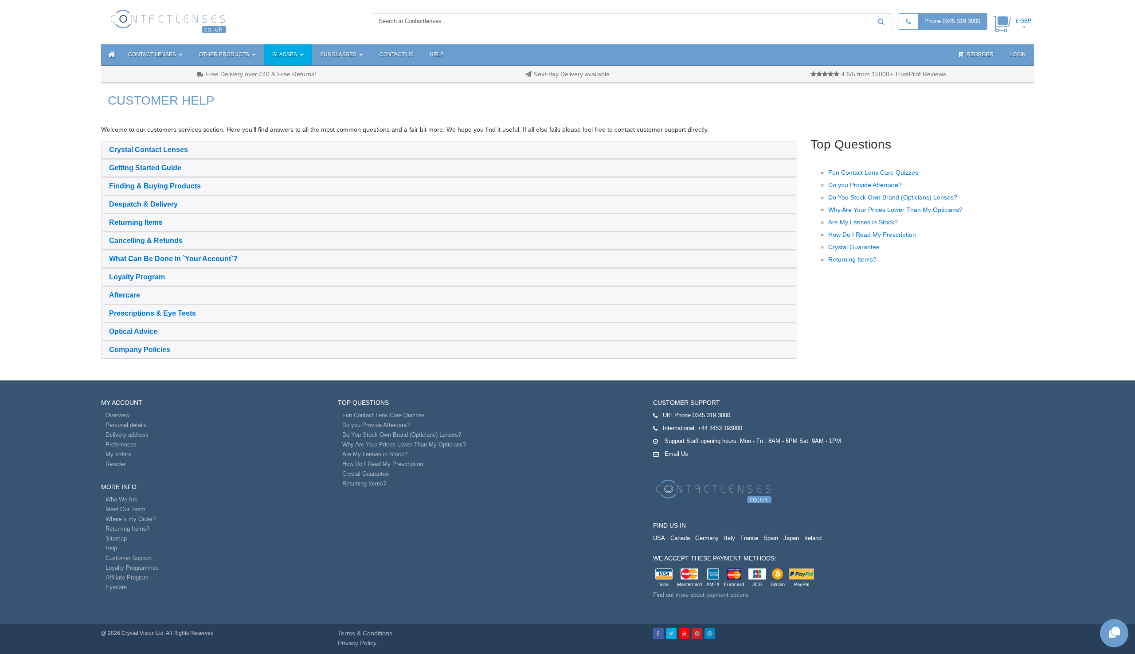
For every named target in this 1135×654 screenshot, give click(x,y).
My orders (118, 454)
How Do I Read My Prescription (872, 234)
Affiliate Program (127, 577)
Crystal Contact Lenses (148, 149)
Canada (680, 538)
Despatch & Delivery (143, 204)
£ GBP (1023, 21)
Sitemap (116, 538)
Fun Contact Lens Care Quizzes (873, 172)
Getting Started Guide (145, 168)
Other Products (224, 54)
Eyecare (116, 587)
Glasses (285, 54)
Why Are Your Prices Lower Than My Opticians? (895, 209)
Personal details (126, 425)
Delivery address (127, 434)
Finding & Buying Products (155, 186)
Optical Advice (133, 331)
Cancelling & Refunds (146, 240)
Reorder (979, 54)
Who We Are (121, 499)
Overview (117, 415)
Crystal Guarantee (854, 247)
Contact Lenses (152, 54)
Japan (791, 538)
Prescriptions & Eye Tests (152, 313)
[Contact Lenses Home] (169, 20)
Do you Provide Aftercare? (865, 184)
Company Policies (139, 349)
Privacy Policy (357, 642)
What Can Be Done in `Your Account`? (173, 258)
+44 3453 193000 (720, 428)
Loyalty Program (137, 277)
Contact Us (397, 54)
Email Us (676, 453)
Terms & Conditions (365, 633)
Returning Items (136, 222)
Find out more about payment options (701, 594)
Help (437, 54)
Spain (770, 538)
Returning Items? (852, 259)
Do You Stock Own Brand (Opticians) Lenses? (892, 197)
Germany (707, 538)
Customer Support (129, 558)
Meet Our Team (125, 509)
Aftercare (124, 295)
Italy (729, 538)
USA (659, 538)
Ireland (813, 538)
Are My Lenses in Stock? (863, 222)
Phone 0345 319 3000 (952, 21)
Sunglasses (339, 54)
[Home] (110, 54)
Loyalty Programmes (132, 567)
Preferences (121, 444)
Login (1018, 54)
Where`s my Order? (131, 519)
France (749, 538)
